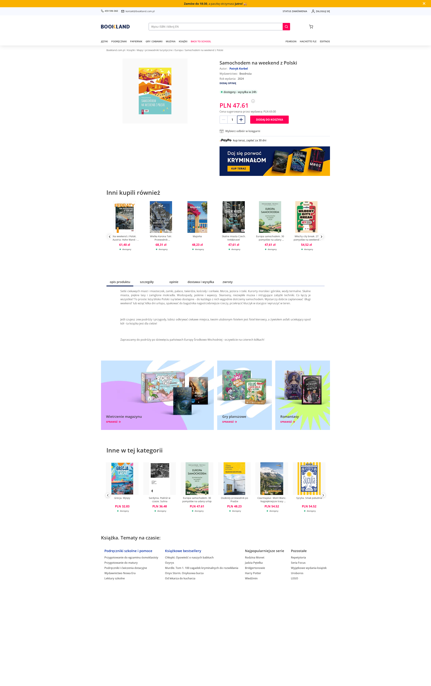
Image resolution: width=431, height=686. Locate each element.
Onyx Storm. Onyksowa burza (184, 573)
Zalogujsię (323, 11)
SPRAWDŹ (112, 421)
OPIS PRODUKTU (120, 282)
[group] (124, 236)
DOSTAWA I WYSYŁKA (201, 282)
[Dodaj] (241, 120)
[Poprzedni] (108, 496)
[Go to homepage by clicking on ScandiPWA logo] (115, 27)
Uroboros (297, 573)
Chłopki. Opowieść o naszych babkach (189, 557)
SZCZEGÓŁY (147, 282)
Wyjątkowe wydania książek (309, 568)
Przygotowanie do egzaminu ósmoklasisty (131, 557)
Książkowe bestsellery (183, 551)
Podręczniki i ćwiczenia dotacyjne (125, 568)
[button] (286, 26)
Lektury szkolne (114, 578)
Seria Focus (298, 563)
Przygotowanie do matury (121, 563)
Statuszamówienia (295, 11)
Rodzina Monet (254, 557)
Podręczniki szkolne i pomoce (128, 551)
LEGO (294, 578)
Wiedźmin (251, 578)
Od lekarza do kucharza (180, 578)
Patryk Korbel (238, 68)
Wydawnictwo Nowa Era (120, 573)
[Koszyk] (311, 27)
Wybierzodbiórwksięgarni (242, 131)
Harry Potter (253, 573)
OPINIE (173, 282)
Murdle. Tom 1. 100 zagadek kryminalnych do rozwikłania (201, 568)
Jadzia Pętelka (254, 563)
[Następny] (323, 496)
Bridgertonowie (255, 568)
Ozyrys (169, 563)
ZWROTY (228, 282)
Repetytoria (298, 557)
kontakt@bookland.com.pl (140, 11)
